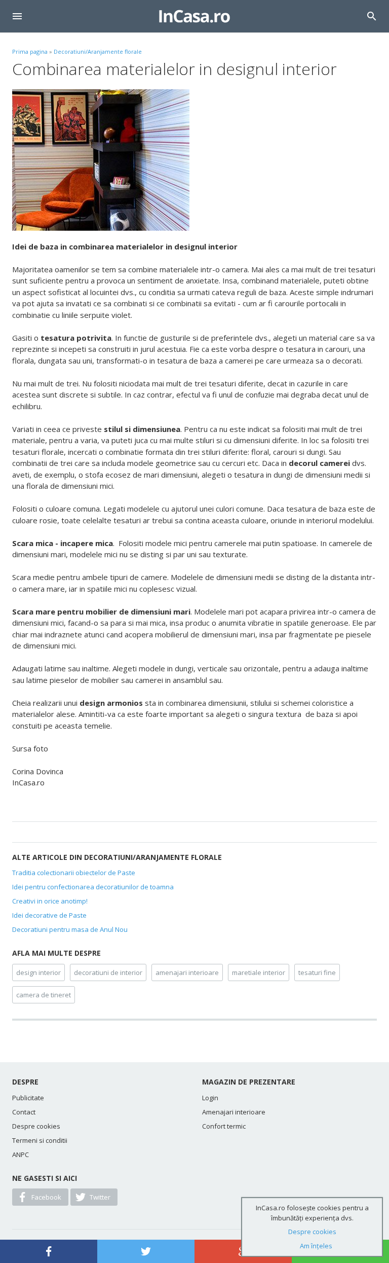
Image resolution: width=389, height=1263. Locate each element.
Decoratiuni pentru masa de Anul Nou (70, 929)
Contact (23, 1111)
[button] (17, 16)
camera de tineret (43, 994)
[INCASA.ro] (194, 16)
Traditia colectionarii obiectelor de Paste (73, 872)
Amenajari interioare (233, 1111)
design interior (38, 972)
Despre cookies (36, 1126)
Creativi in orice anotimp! (50, 901)
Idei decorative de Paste (49, 915)
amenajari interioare (187, 972)
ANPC (20, 1154)
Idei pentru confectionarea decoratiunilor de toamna (93, 886)
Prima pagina (30, 51)
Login (210, 1097)
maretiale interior (258, 972)
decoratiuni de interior (108, 972)
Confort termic (224, 1126)
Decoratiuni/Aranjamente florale (98, 51)
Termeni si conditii (39, 1140)
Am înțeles (316, 1245)
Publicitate (28, 1097)
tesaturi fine (317, 972)
